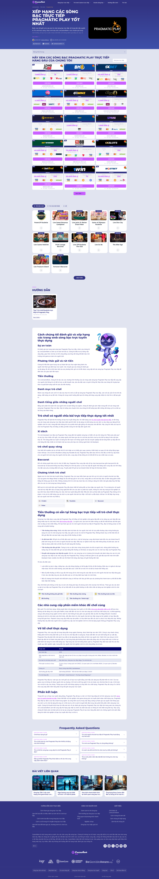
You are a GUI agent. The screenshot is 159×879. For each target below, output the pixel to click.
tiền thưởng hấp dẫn (66, 521)
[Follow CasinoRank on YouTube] (117, 846)
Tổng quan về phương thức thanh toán (87, 817)
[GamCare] (62, 861)
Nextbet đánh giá (79, 136)
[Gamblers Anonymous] (50, 861)
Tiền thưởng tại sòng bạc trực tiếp (89, 813)
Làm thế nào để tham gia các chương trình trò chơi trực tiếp (49, 825)
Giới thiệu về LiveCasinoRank (114, 811)
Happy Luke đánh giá (48, 111)
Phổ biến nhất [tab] (40, 206)
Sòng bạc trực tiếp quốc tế (89, 824)
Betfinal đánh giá (47, 186)
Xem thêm (78, 193)
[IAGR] (42, 861)
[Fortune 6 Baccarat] (60, 263)
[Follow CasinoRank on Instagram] (109, 846)
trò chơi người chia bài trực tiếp (101, 420)
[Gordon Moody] (77, 861)
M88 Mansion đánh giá (79, 162)
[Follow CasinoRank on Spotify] (121, 846)
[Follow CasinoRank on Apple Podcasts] (125, 846)
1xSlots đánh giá (111, 162)
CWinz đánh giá (79, 111)
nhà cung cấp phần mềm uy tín (101, 609)
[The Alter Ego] (118, 242)
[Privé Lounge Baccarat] (60, 242)
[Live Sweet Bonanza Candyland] (60, 220)
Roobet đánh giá (47, 136)
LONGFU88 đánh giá (47, 86)
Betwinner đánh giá (47, 162)
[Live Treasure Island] (41, 263)
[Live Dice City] (118, 220)
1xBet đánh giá (111, 86)
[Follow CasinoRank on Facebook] (105, 846)
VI (33, 846)
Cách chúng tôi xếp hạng (118, 818)
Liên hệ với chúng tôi (117, 821)
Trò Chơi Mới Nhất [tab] (54, 206)
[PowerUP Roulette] (41, 220)
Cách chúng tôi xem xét (118, 815)
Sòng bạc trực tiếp (63, 2)
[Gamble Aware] (99, 861)
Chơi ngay (48, 83)
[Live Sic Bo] (99, 242)
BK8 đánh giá (79, 86)
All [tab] (66, 206)
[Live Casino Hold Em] (41, 242)
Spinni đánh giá (111, 136)
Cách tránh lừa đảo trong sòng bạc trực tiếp (51, 818)
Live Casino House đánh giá (111, 111)
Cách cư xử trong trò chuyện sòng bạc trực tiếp (51, 821)
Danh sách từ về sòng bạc (89, 810)
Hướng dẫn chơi (113, 2)
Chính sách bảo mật (79, 876)
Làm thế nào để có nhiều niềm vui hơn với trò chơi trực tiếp (49, 814)
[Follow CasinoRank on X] (113, 846)
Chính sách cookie (53, 876)
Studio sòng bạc (98, 2)
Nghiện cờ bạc (89, 821)
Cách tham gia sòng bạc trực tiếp (50, 810)
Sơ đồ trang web (106, 876)
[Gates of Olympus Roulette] (99, 220)
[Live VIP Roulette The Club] (79, 242)
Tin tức (124, 2)
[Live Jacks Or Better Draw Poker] (79, 220)
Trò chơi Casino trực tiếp (81, 2)
